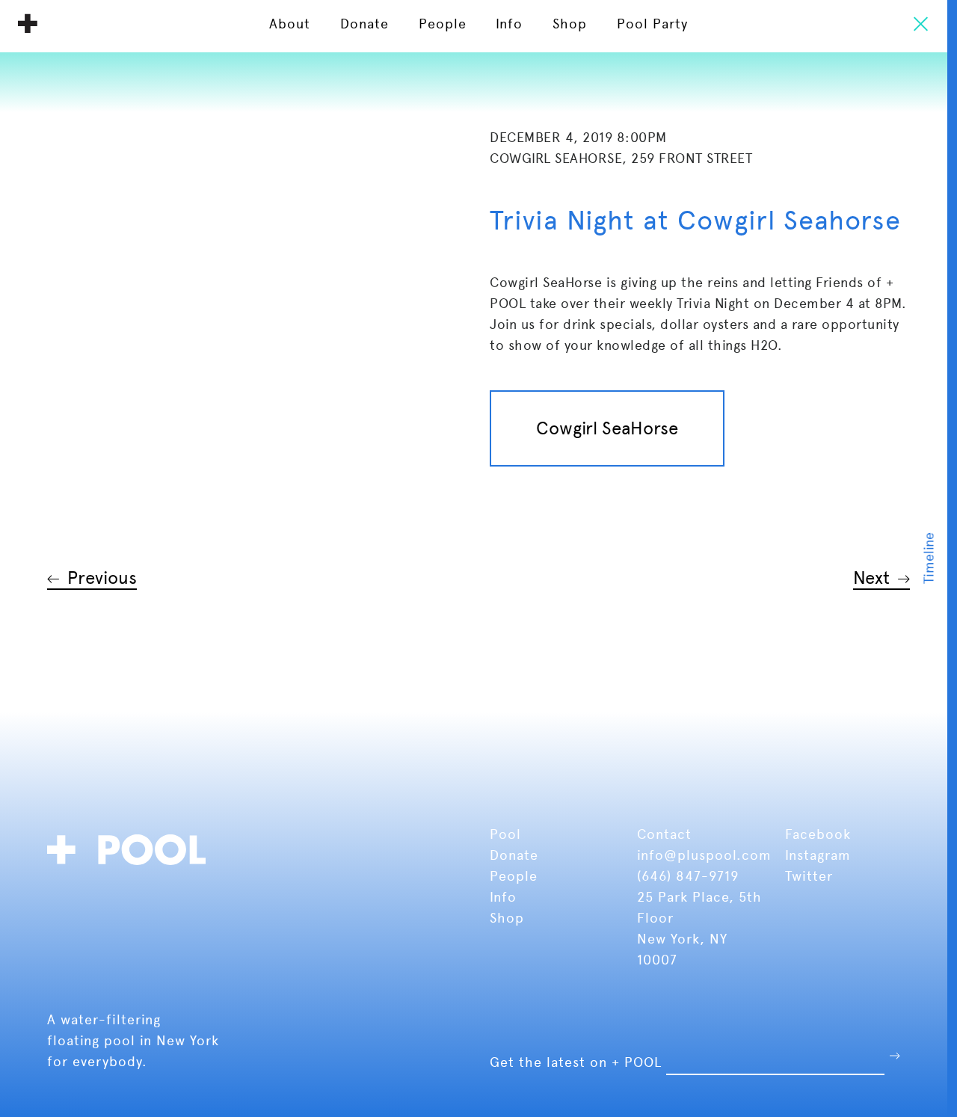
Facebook (818, 834)
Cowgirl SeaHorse (607, 428)
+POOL (131, 847)
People (516, 876)
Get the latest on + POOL (576, 1062)
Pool (508, 834)
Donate (516, 855)
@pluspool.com (718, 855)
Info (503, 897)
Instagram (818, 855)
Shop (507, 918)
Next (871, 577)
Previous (102, 577)
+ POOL (27, 23)
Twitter (809, 876)
